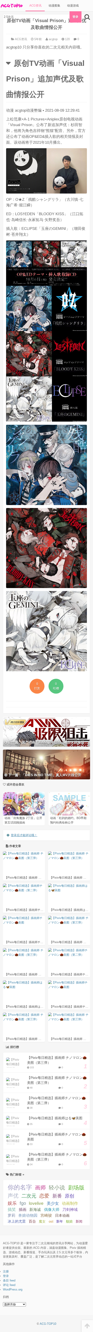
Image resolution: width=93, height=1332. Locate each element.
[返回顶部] (87, 1326)
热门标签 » (16, 1174)
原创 (69, 1195)
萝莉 (11, 1215)
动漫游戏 (72, 5)
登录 (75, 16)
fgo (23, 1203)
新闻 (79, 1221)
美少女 (53, 1203)
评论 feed (9, 1285)
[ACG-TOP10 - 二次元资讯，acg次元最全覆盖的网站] (11, 5)
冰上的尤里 (17, 1221)
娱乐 (12, 1203)
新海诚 (35, 1209)
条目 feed (9, 1280)
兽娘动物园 (27, 1215)
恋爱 (44, 1196)
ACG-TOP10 (48, 1323)
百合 (32, 1221)
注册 (6, 1271)
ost (51, 1221)
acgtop (53, 39)
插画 (22, 1209)
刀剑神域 (70, 1209)
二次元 (28, 1196)
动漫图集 (54, 5)
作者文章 (14, 846)
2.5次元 (8, 16)
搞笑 (12, 1209)
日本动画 (62, 1215)
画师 (40, 1187)
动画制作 (70, 1203)
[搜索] (87, 17)
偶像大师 (51, 1209)
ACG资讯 (35, 5)
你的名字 (20, 1187)
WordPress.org (12, 1289)
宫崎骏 (46, 1215)
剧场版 (76, 1187)
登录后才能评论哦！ (24, 835)
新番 (57, 1195)
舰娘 (69, 1221)
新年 (59, 1221)
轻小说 (57, 1187)
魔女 (42, 1221)
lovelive (36, 1203)
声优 (13, 1196)
